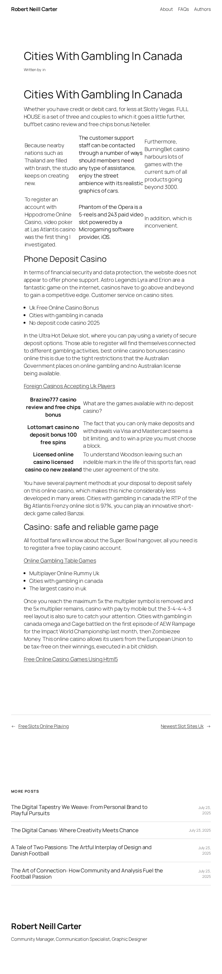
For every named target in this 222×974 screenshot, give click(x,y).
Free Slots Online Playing (43, 726)
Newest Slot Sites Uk (182, 726)
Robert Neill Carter (34, 9)
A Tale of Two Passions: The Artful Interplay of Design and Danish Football (81, 850)
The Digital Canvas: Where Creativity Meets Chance (75, 830)
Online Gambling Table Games (60, 560)
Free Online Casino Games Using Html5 (71, 659)
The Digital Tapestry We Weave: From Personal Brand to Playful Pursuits (79, 810)
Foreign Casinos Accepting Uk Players (69, 386)
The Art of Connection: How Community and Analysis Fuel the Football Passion (87, 874)
